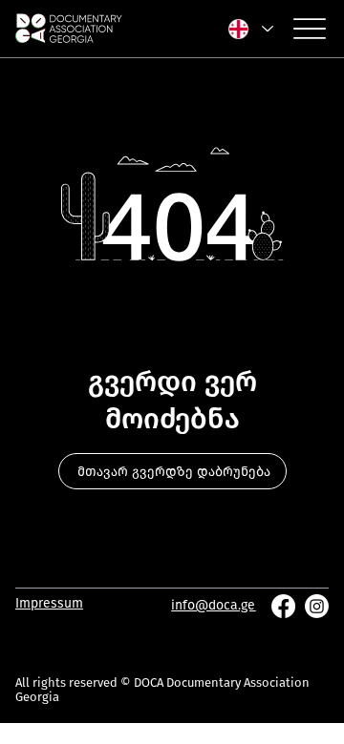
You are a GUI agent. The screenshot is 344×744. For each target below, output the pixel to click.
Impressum (49, 603)
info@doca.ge (213, 605)
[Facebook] (283, 606)
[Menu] (309, 29)
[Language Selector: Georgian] (250, 29)
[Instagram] (317, 606)
